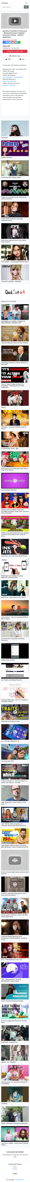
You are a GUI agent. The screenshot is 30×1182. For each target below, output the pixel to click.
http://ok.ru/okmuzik (9, 85)
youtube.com (20, 1179)
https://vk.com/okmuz (9, 81)
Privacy (15, 1169)
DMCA (15, 1167)
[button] (26, 7)
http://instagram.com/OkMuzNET (13, 77)
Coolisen (4, 3)
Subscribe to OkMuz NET (15, 51)
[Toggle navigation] (26, 3)
